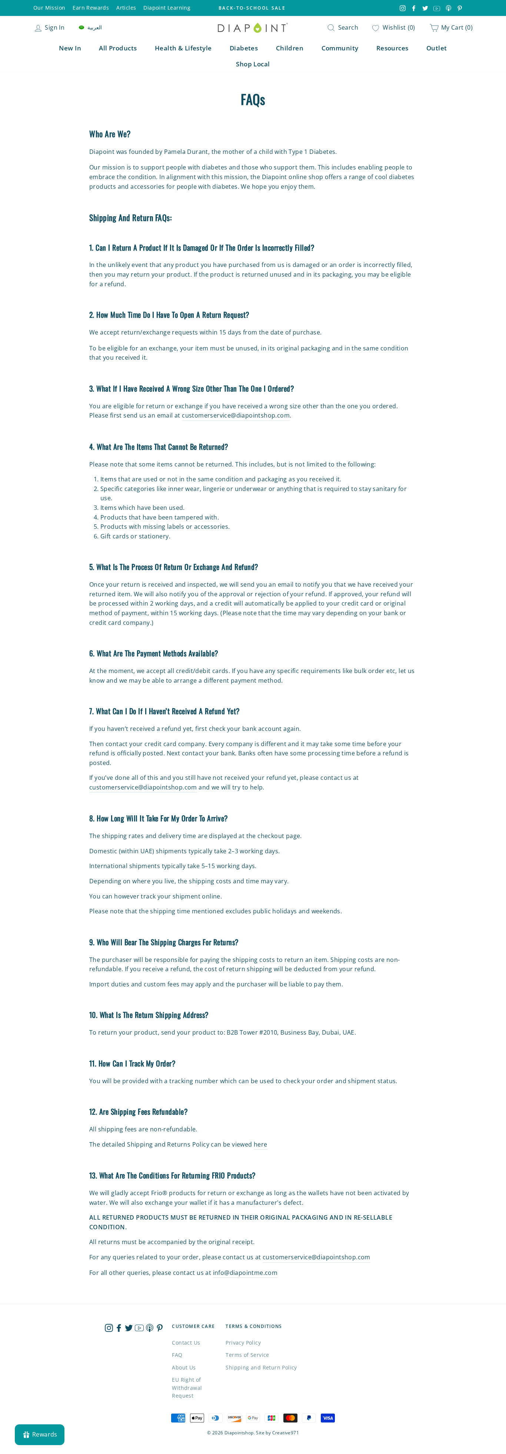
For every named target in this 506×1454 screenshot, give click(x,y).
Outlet (436, 48)
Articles (126, 7)
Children (289, 48)
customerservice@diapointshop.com (236, 415)
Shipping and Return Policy (261, 1367)
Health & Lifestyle (183, 48)
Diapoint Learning (166, 7)
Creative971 (285, 1433)
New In (70, 48)
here (260, 1144)
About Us (184, 1367)
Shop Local (253, 64)
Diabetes (244, 48)
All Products (118, 48)
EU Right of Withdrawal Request (187, 1387)
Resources (392, 48)
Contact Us (186, 1342)
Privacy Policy (243, 1342)
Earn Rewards (91, 7)
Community (340, 48)
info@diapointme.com (245, 1273)
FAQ (177, 1354)
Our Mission (49, 7)
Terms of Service (247, 1354)
